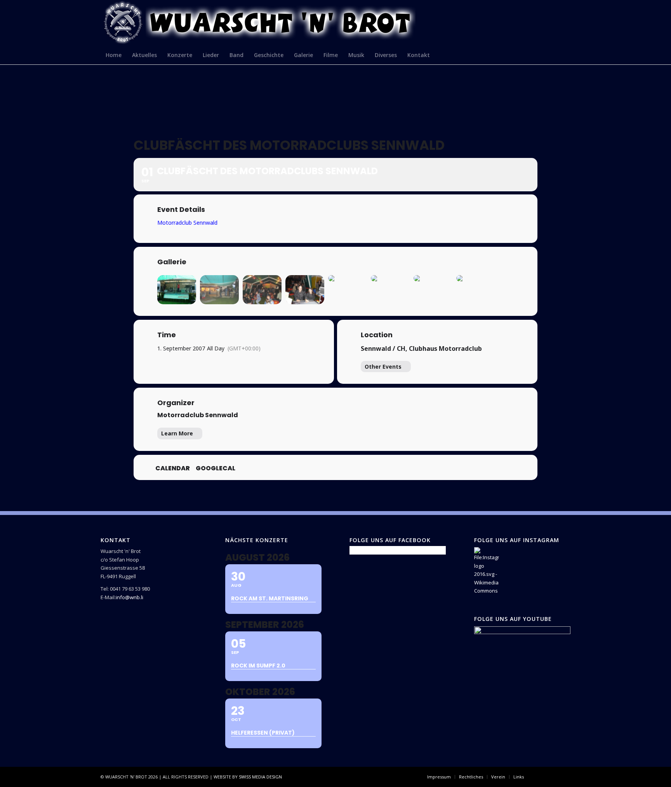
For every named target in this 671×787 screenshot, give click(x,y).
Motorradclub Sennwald (197, 415)
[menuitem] (114, 54)
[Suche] (565, 54)
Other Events (383, 366)
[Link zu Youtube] (564, 776)
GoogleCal (215, 468)
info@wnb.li (129, 597)
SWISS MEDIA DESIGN (260, 777)
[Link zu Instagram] (553, 776)
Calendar (172, 468)
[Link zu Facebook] (541, 776)
